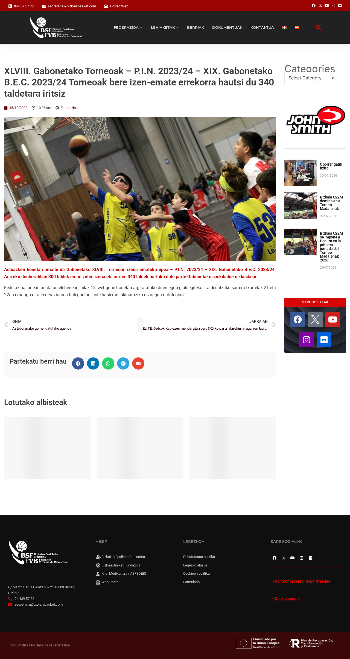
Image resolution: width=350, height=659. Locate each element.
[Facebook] (297, 319)
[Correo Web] (106, 6)
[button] (78, 363)
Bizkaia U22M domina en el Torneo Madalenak (331, 203)
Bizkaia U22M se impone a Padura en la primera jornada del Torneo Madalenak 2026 (331, 246)
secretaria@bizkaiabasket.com (72, 6)
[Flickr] (324, 339)
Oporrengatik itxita (331, 166)
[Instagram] (306, 339)
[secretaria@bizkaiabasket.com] (44, 6)
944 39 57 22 (24, 6)
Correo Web (119, 6)
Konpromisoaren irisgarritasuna (302, 581)
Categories (309, 68)
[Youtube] (332, 319)
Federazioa (69, 108)
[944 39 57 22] (10, 6)
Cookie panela (287, 598)
